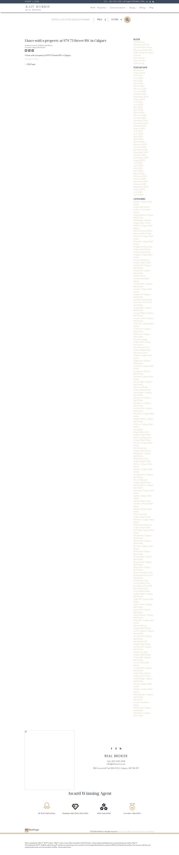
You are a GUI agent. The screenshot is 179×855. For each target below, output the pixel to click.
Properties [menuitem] (101, 8)
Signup (28, 1)
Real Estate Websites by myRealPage (141, 831)
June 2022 (138, 195)
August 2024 (139, 129)
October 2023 (140, 155)
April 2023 (138, 171)
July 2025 (138, 102)
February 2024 (140, 144)
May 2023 (138, 168)
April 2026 (138, 84)
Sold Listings (139, 63)
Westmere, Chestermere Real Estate (141, 702)
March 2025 (139, 113)
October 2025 (140, 94)
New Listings (139, 58)
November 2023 (141, 152)
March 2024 (139, 142)
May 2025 (138, 107)
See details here (32, 59)
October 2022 (140, 184)
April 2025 (138, 110)
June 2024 (138, 134)
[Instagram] (150, 2)
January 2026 (140, 91)
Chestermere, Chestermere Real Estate (141, 278)
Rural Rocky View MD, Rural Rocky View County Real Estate (143, 588)
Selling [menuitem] (142, 8)
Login (36, 1)
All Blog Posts (139, 42)
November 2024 (141, 123)
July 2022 (138, 192)
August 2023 (139, 160)
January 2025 (140, 118)
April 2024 (138, 139)
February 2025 (140, 115)
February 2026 (140, 89)
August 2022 (139, 189)
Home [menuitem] (92, 8)
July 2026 (138, 76)
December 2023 (141, 150)
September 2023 (141, 158)
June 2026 (138, 78)
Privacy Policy (123, 831)
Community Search (117, 8)
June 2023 (138, 166)
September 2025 (141, 97)
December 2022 (141, 182)
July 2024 (138, 131)
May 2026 (138, 81)
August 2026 (139, 73)
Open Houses (139, 61)
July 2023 (138, 163)
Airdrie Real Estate (141, 207)
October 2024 (140, 126)
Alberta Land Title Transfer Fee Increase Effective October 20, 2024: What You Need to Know (143, 50)
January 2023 (140, 179)
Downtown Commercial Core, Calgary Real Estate (142, 347)
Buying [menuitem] (132, 8)
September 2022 (141, 187)
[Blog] (153, 2)
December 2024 (141, 121)
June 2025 (138, 105)
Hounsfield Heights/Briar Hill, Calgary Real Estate (142, 432)
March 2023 (139, 174)
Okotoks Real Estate (142, 501)
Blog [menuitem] (151, 8)
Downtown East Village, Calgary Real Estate (143, 355)
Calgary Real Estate (38, 47)
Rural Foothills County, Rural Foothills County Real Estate (143, 575)
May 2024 (138, 137)
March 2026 (139, 86)
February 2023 (140, 176)
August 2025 (139, 99)
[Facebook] (147, 2)
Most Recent (139, 70)
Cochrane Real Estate (143, 300)
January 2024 (140, 147)
